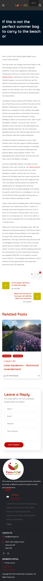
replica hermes (7, 77)
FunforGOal (14, 376)
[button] (40, 5)
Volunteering (18, 356)
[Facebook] (3, 553)
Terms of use (7, 567)
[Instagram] (8, 553)
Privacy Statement (9, 570)
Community (6, 356)
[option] (21, 351)
